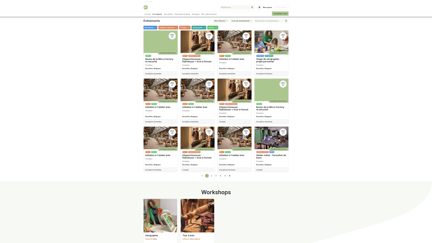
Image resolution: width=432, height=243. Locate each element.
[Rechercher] (252, 7)
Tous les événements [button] (240, 21)
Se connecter (281, 7)
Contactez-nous (280, 13)
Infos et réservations (191, 239)
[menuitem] (147, 14)
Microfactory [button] (220, 21)
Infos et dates (151, 239)
